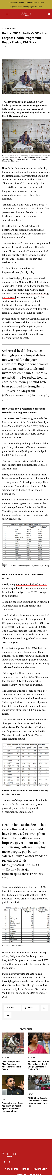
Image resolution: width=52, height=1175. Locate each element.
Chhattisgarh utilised (14, 673)
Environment (40, 1169)
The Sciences (11, 1169)
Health (13, 28)
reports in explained (18, 698)
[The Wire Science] (26, 14)
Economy (6, 28)
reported (14, 973)
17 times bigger (22, 486)
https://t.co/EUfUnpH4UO (20, 865)
